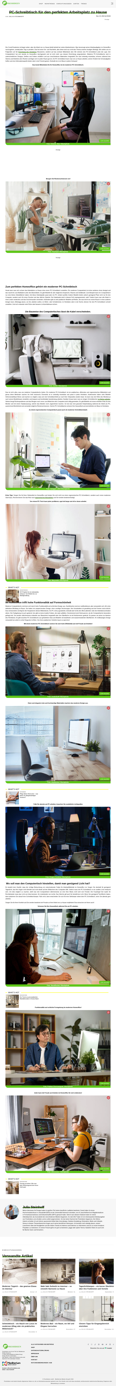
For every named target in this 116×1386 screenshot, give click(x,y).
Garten (76, 3)
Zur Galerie (105, 141)
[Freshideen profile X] (107, 1344)
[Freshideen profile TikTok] (95, 1344)
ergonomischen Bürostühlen (44, 497)
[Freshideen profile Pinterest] (99, 1344)
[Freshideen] (11, 4)
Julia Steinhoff (16, 16)
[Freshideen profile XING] (113, 1344)
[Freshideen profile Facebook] (88, 1344)
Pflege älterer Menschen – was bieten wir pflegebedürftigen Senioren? (29, 795)
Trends (84, 3)
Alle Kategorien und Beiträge (42, 1344)
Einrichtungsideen (64, 3)
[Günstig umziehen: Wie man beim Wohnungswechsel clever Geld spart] (12, 1186)
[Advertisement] (58, 31)
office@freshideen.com (13, 1368)
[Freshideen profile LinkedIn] (110, 1344)
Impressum (35, 1353)
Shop (41, 3)
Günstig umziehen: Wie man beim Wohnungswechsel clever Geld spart (29, 1185)
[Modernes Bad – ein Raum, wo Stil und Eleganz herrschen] (58, 1308)
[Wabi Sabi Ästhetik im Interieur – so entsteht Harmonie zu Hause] (58, 1271)
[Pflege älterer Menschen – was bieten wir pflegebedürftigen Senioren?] (12, 796)
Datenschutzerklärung (40, 1350)
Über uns (34, 1356)
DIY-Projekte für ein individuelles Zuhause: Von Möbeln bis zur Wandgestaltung (29, 593)
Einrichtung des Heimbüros (27, 52)
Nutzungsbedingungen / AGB (41, 1362)
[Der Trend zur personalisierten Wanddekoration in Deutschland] (12, 1000)
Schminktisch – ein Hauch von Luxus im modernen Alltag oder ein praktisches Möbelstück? (19, 1326)
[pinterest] (108, 69)
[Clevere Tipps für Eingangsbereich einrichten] (96, 1308)
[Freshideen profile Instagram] (92, 1344)
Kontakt (34, 1359)
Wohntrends (50, 3)
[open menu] (112, 3)
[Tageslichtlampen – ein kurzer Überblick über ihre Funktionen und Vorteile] (96, 1271)
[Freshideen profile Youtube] (103, 1344)
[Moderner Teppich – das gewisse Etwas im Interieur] (19, 1271)
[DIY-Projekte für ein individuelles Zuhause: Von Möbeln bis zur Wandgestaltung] (12, 595)
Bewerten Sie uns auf (97, 1348)
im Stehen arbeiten (104, 399)
